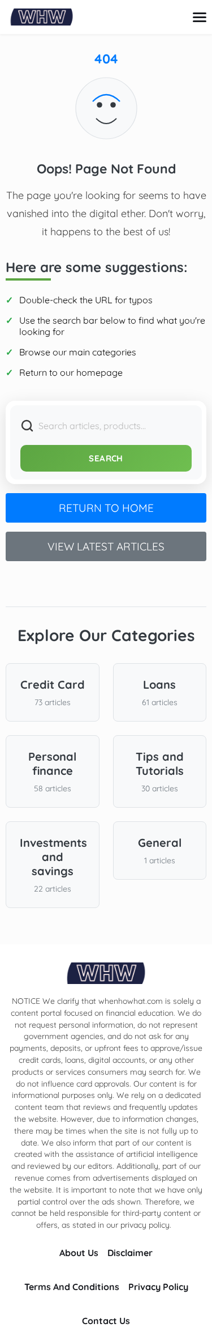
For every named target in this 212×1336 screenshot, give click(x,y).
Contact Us (106, 1320)
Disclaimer (130, 1252)
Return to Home (106, 508)
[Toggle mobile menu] (199, 17)
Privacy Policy (158, 1286)
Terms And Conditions (71, 1286)
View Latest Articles (106, 546)
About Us (78, 1252)
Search (106, 458)
